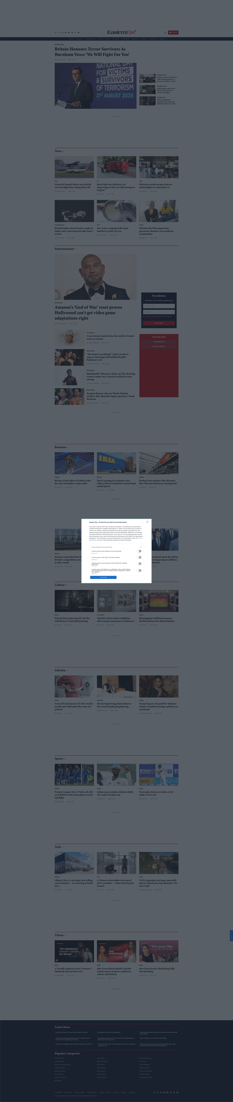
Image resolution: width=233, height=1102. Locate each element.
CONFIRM (103, 577)
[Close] (148, 522)
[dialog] (116, 551)
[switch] (139, 551)
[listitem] (116, 547)
